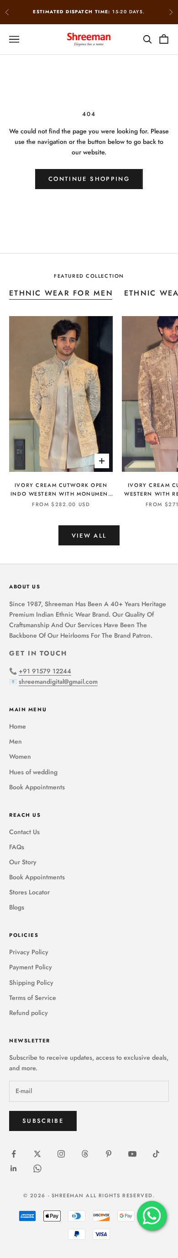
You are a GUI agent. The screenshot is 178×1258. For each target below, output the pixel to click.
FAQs (16, 846)
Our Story (23, 862)
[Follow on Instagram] (61, 1153)
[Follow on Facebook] (13, 1153)
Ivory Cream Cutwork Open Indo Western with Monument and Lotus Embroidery (61, 489)
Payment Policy (30, 967)
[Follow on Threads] (84, 1153)
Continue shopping (89, 178)
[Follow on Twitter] (37, 1153)
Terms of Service (32, 997)
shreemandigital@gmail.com (58, 681)
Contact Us (24, 831)
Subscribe (42, 1120)
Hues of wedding (33, 772)
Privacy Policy (28, 952)
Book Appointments (37, 787)
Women (20, 756)
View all (89, 535)
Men (15, 741)
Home (17, 726)
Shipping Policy (31, 982)
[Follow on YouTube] (132, 1153)
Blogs (16, 907)
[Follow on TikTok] (156, 1153)
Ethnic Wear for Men (61, 293)
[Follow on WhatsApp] (37, 1168)
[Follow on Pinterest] (108, 1153)
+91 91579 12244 (45, 671)
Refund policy (28, 1012)
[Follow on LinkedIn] (13, 1168)
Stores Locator (29, 892)
